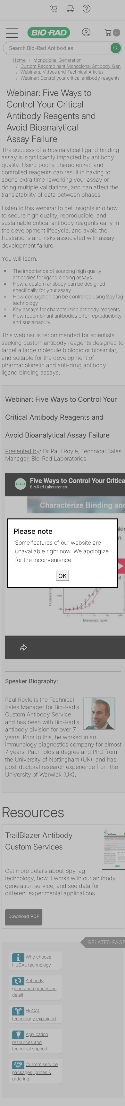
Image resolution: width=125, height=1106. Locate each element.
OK (62, 576)
